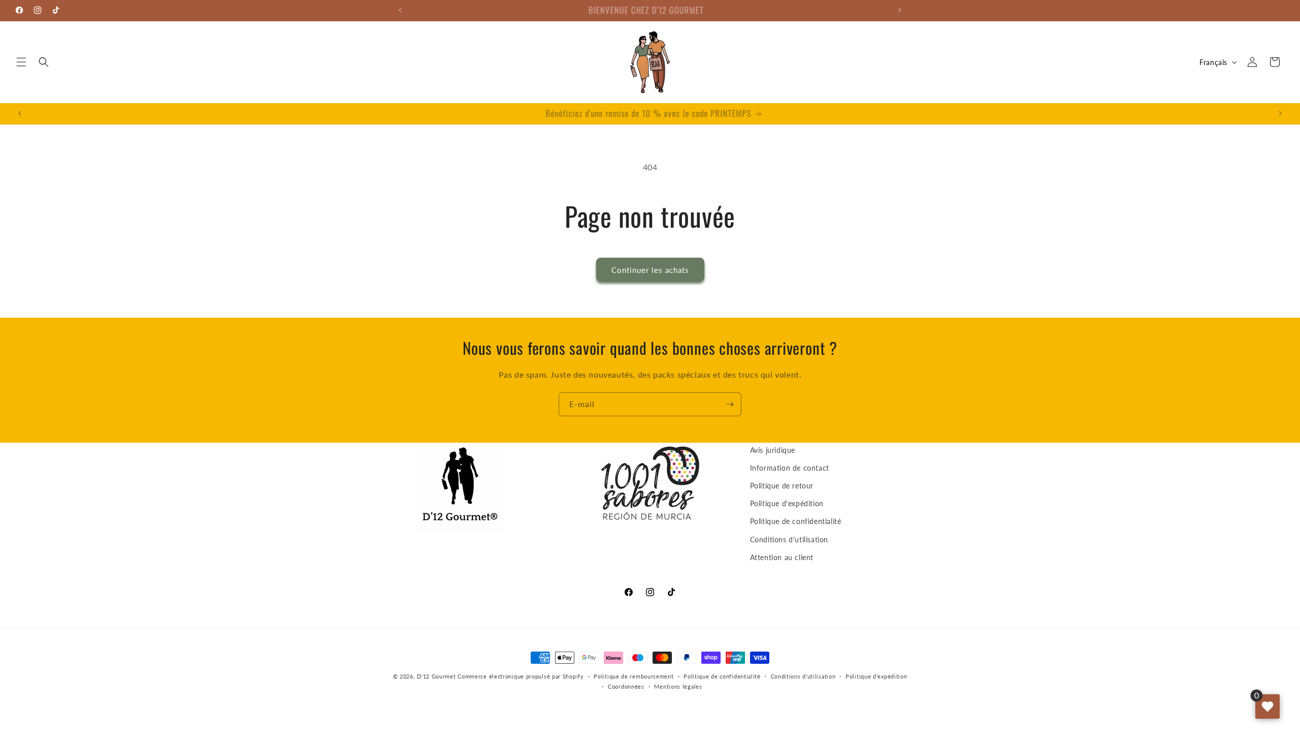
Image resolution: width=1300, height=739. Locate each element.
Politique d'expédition (787, 503)
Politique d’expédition (876, 676)
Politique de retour (782, 485)
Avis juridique (772, 450)
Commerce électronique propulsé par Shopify (520, 676)
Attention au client (782, 557)
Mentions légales (678, 686)
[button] (21, 62)
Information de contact (789, 468)
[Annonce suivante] (900, 10)
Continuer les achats (650, 269)
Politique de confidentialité (795, 521)
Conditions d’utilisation (803, 676)
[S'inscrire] (730, 404)
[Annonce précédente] (400, 10)
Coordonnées (626, 686)
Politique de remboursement (633, 676)
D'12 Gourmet (436, 676)
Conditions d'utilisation (789, 539)
